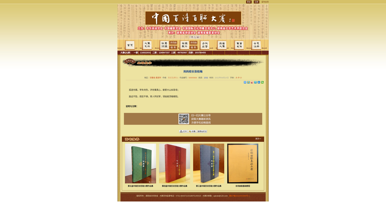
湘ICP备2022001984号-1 (239, 196)
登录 (249, 2)
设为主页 (265, 2)
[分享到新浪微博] (252, 82)
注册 (256, 2)
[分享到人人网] (259, 82)
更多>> (258, 139)
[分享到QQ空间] (248, 82)
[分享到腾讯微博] (255, 82)
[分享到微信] (262, 82)
